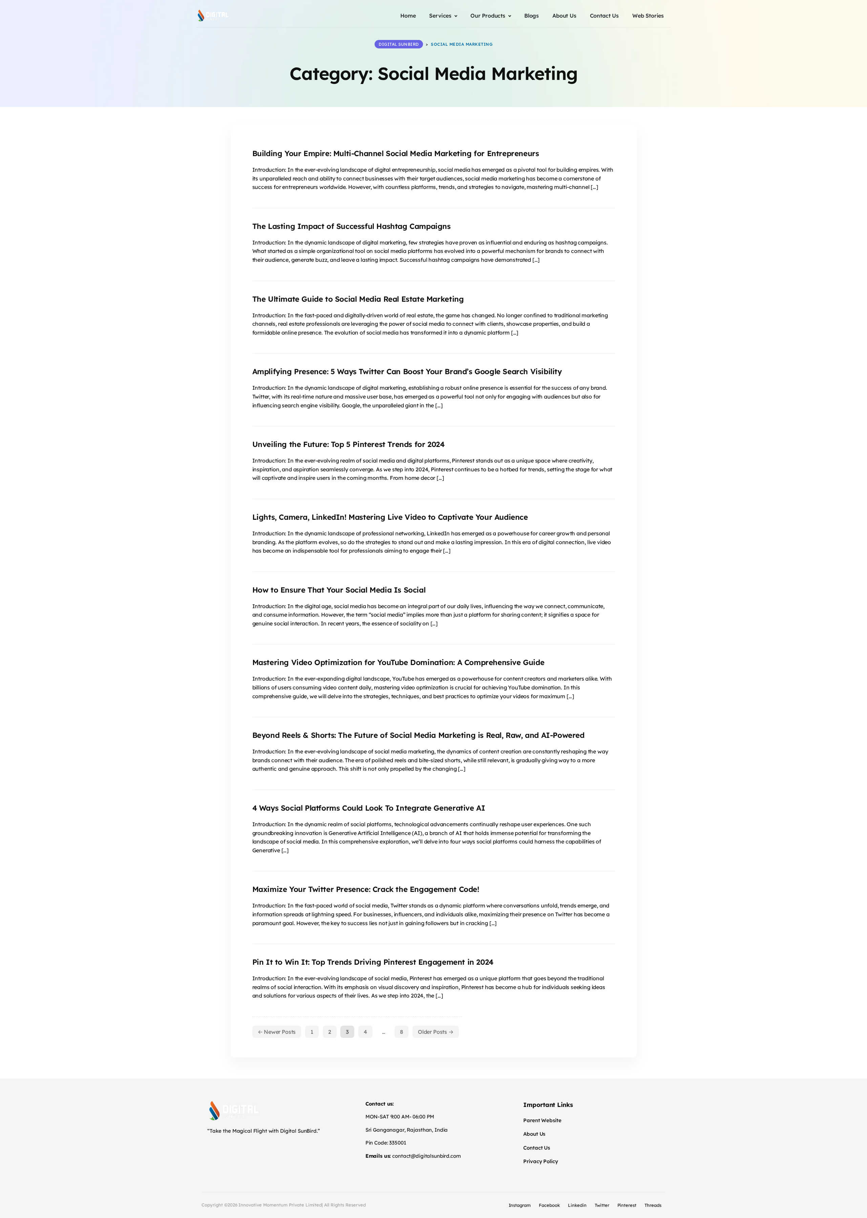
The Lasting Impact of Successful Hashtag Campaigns (351, 226)
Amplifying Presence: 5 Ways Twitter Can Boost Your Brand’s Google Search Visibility (407, 371)
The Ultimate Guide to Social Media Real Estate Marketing (358, 299)
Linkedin (577, 1205)
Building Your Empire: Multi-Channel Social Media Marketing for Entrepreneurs (395, 153)
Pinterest (627, 1205)
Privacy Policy (540, 1161)
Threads (652, 1205)
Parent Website (542, 1120)
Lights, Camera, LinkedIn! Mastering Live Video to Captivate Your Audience (390, 517)
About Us (534, 1134)
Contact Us (536, 1148)
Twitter (602, 1205)
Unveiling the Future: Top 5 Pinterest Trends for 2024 (348, 444)
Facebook (549, 1205)
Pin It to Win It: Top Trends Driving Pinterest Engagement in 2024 (372, 962)
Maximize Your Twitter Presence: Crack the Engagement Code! (365, 889)
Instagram (520, 1205)
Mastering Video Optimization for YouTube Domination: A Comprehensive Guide (398, 662)
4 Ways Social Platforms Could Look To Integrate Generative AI (368, 808)
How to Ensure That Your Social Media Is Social (339, 590)
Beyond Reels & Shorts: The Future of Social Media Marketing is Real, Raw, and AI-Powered (418, 735)
